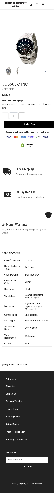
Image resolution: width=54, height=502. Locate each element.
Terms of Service (14, 401)
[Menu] (49, 4)
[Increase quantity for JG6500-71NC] (21, 115)
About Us (10, 386)
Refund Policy (12, 424)
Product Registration (15, 432)
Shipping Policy (13, 416)
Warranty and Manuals (16, 439)
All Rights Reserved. (34, 484)
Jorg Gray (22, 484)
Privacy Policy (12, 409)
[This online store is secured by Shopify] (27, 145)
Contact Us (11, 393)
